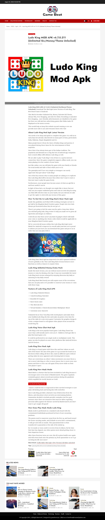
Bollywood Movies (16, 21)
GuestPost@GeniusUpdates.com (76, 517)
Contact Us (52, 21)
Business (37, 21)
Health (44, 21)
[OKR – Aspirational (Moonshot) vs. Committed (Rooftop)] (11, 504)
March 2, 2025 (22, 507)
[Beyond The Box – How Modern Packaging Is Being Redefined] (43, 492)
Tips (19, 487)
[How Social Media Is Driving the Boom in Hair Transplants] (74, 492)
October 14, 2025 (86, 495)
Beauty (82, 489)
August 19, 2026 (23, 497)
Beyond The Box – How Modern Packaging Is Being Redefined (57, 492)
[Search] (89, 20)
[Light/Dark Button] (85, 21)
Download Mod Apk (37, 384)
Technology (29, 21)
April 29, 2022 (39, 44)
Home (6, 21)
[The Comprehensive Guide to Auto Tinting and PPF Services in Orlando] (11, 471)
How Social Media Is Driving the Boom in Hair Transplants (89, 492)
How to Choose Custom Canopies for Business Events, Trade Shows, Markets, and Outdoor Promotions (27, 492)
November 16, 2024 (55, 475)
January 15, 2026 (55, 495)
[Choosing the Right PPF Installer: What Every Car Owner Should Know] (43, 471)
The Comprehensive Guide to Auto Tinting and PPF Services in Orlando (27, 471)
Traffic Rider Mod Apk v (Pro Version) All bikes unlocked (56, 443)
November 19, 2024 (24, 475)
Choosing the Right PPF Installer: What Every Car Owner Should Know (56, 471)
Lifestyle (51, 488)
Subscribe (96, 21)
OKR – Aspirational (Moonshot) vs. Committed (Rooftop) (26, 504)
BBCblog (32, 44)
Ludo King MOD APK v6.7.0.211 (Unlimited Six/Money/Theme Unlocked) (48, 445)
